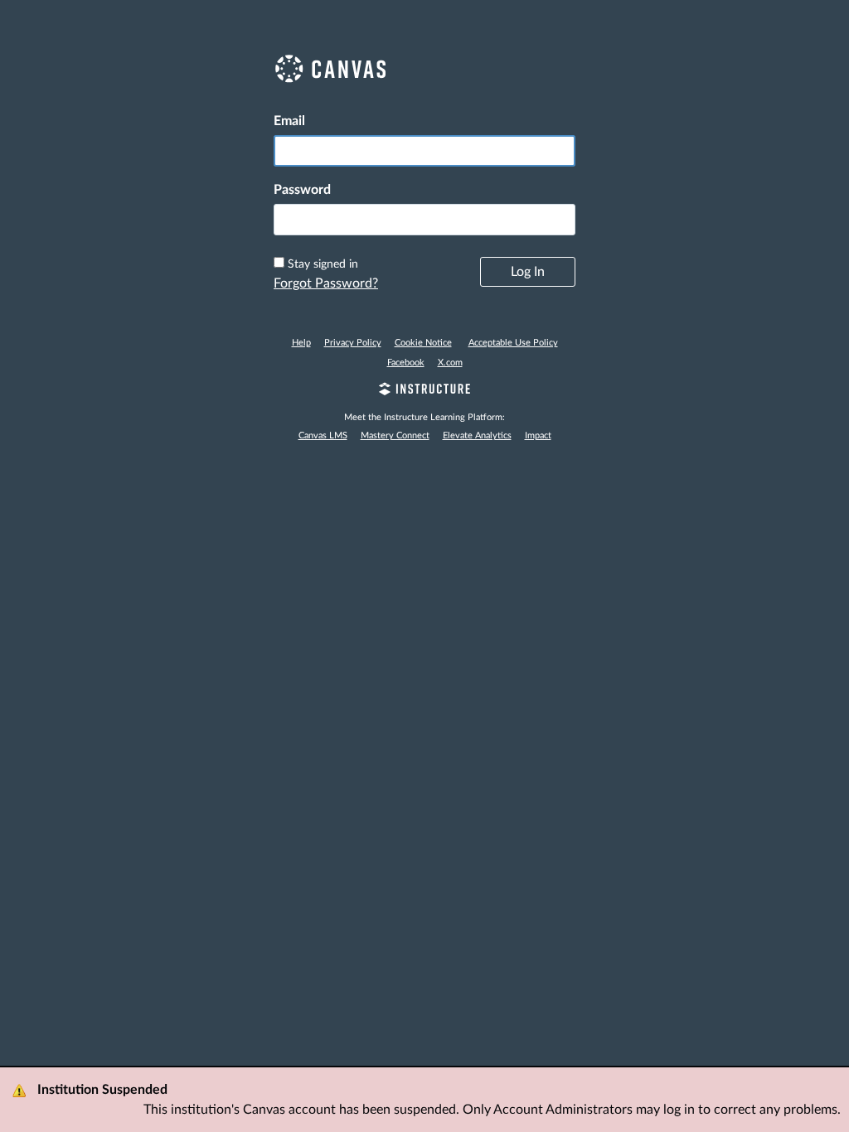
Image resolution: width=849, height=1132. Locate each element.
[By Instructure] (424, 391)
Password (302, 189)
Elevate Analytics (477, 435)
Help (301, 342)
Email (289, 121)
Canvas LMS (322, 435)
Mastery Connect (395, 435)
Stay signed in (323, 264)
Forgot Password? (326, 283)
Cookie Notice (423, 342)
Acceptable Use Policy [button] (513, 342)
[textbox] (424, 219)
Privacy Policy (352, 342)
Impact (538, 435)
